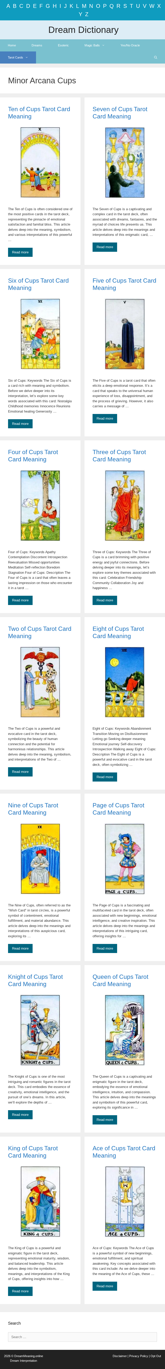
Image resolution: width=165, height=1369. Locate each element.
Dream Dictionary (83, 30)
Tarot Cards (15, 57)
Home (12, 45)
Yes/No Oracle (130, 45)
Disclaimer (120, 1356)
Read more (20, 252)
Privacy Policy (138, 1356)
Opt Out (156, 1356)
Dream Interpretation (23, 1360)
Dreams (37, 45)
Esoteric (63, 45)
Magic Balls (92, 45)
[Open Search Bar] (155, 57)
